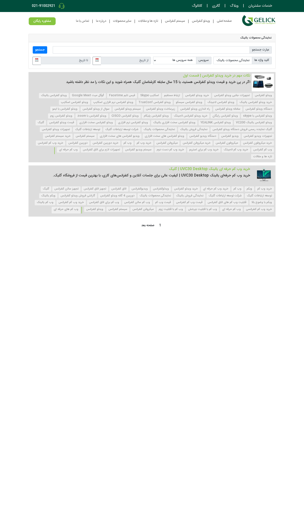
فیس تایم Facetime (122, 95)
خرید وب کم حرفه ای (215, 188)
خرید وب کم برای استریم (204, 149)
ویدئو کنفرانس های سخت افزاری (164, 136)
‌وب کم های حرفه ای (66, 209)
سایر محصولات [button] (122, 21)
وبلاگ (234, 6)
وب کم (128, 143)
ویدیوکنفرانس (140, 188)
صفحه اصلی (224, 21)
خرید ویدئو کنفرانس (197, 95)
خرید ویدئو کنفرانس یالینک (255, 102)
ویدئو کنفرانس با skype (257, 115)
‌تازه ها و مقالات (262, 156)
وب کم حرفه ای (68, 149)
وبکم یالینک (48, 195)
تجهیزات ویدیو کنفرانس (258, 136)
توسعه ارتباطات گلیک (87, 129)
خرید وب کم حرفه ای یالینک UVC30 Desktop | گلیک (209, 169)
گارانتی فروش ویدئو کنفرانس (78, 195)
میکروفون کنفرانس (227, 143)
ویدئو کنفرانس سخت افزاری (96, 122)
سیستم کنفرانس (85, 136)
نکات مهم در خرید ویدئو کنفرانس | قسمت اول (216, 76)
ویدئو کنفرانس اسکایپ (74, 102)
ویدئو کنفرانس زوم (61, 115)
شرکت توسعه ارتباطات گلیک (121, 129)
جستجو (40, 49)
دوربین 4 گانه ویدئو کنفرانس (117, 195)
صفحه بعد (147, 225)
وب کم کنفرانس (262, 149)
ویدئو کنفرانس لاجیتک (220, 102)
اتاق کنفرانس (118, 188)
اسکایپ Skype (149, 95)
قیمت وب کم (163, 202)
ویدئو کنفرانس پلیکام (156, 115)
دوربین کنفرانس (77, 143)
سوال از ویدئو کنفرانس (96, 109)
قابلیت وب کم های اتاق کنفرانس (227, 202)
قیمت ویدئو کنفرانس (61, 122)
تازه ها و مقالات (148, 21)
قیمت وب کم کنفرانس (189, 202)
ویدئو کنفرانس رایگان (225, 115)
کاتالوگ (197, 6)
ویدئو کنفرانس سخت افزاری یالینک (174, 122)
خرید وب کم (144, 143)
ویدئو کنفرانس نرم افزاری (133, 122)
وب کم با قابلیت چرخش (202, 209)
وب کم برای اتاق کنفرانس (104, 202)
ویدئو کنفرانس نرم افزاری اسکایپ (113, 102)
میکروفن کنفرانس (167, 143)
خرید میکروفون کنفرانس (257, 143)
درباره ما (101, 21)
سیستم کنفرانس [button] (175, 21)
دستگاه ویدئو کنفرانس (258, 109)
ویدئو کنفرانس (263, 95)
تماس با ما (82, 21)
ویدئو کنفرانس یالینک (54, 95)
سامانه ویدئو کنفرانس (227, 109)
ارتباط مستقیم (172, 95)
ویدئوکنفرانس (161, 188)
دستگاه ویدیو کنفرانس (202, 136)
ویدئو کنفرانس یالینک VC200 (254, 122)
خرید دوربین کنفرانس (105, 143)
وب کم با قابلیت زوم (171, 209)
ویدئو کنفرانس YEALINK (216, 122)
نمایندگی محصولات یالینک (159, 129)
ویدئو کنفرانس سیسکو (189, 102)
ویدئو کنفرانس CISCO (125, 115)
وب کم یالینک (45, 202)
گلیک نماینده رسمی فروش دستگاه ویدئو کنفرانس (242, 129)
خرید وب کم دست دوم (170, 149)
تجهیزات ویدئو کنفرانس (56, 129)
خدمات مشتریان (260, 6)
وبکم (249, 188)
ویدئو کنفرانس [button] (201, 21)
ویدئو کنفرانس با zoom (91, 115)
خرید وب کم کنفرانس (50, 143)
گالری (216, 6)
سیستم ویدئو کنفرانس (128, 109)
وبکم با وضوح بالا (261, 202)
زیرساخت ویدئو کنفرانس (160, 109)
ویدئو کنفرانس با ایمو (64, 109)
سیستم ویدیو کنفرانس (138, 149)
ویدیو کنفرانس (230, 136)
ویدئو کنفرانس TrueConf (154, 102)
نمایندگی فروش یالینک (193, 129)
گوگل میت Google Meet (88, 95)
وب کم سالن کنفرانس (137, 202)
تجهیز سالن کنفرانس (66, 188)
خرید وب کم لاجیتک (236, 149)
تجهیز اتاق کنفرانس (95, 188)
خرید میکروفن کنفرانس (197, 143)
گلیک (41, 122)
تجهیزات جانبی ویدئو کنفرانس (232, 95)
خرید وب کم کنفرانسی (259, 209)
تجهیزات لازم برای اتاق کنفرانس (101, 149)
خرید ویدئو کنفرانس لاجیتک (190, 115)
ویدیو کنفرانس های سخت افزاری (120, 136)
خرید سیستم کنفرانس (58, 136)
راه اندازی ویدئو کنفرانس (195, 109)
